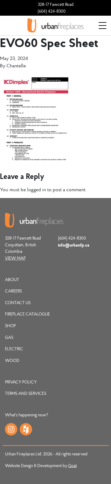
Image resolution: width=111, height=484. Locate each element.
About (12, 279)
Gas (9, 337)
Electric (14, 348)
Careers (13, 291)
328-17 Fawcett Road (56, 4)
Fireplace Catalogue (27, 314)
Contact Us (18, 302)
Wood (12, 360)
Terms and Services (25, 393)
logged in (36, 189)
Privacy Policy (21, 382)
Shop (10, 325)
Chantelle (16, 65)
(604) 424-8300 (52, 11)
